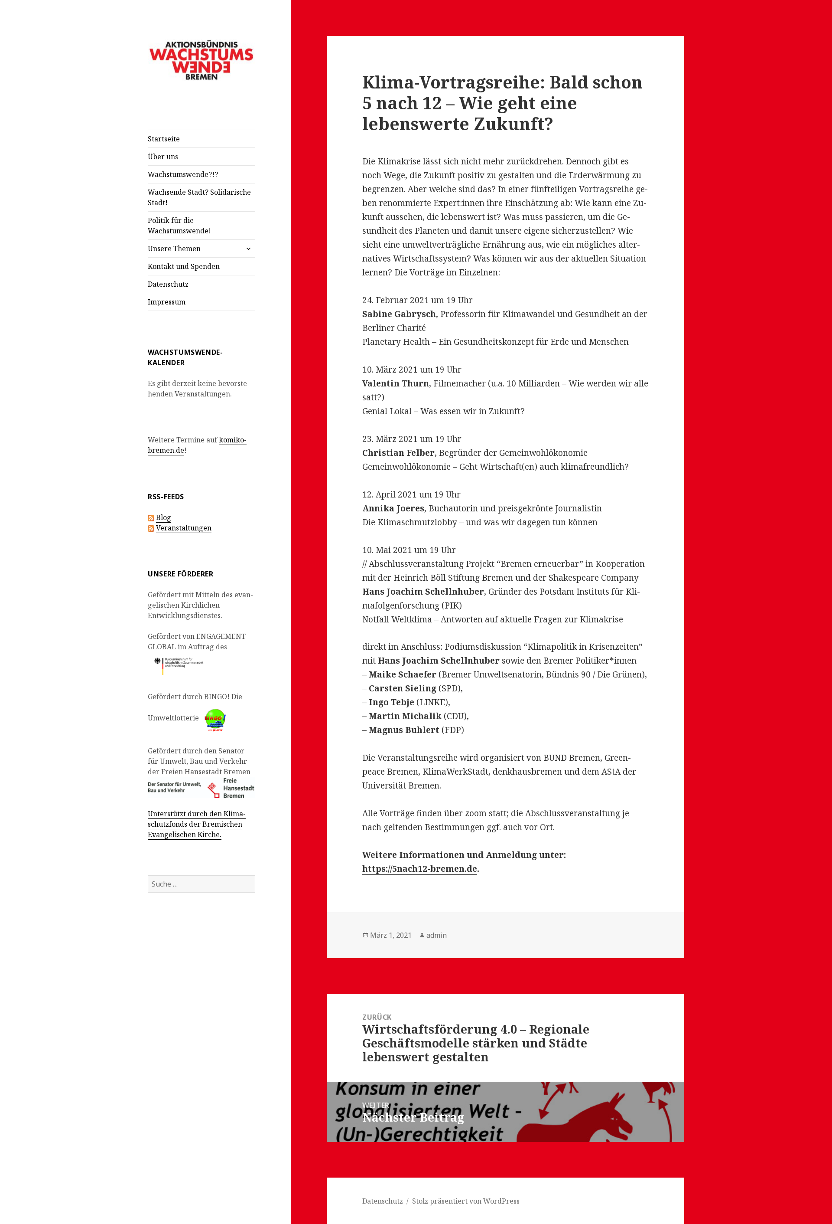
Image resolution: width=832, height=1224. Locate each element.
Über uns (163, 156)
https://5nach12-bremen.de (419, 868)
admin (436, 935)
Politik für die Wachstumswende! (179, 226)
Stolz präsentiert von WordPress (466, 1201)
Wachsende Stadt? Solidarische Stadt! (199, 197)
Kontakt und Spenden (184, 266)
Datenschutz (168, 284)
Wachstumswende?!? (183, 174)
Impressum (166, 302)
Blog (163, 517)
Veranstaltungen (183, 528)
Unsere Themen (174, 248)
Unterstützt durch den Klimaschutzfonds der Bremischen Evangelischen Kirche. (197, 824)
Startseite (164, 139)
